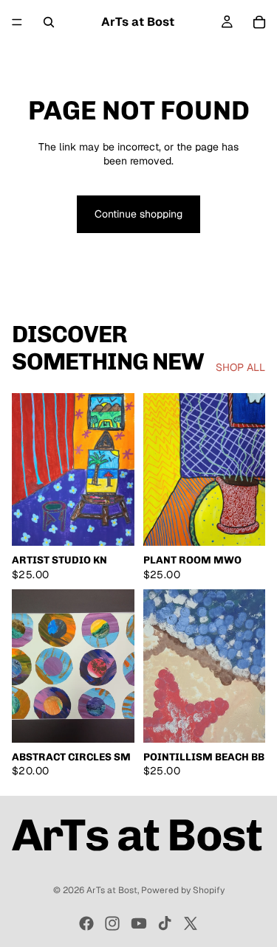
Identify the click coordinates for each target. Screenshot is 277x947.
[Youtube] (139, 923)
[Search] (49, 22)
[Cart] (259, 22)
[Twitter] (190, 923)
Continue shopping (138, 214)
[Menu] (17, 22)
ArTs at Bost (111, 890)
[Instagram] (112, 923)
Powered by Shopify (183, 890)
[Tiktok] (165, 923)
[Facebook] (86, 923)
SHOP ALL (240, 367)
